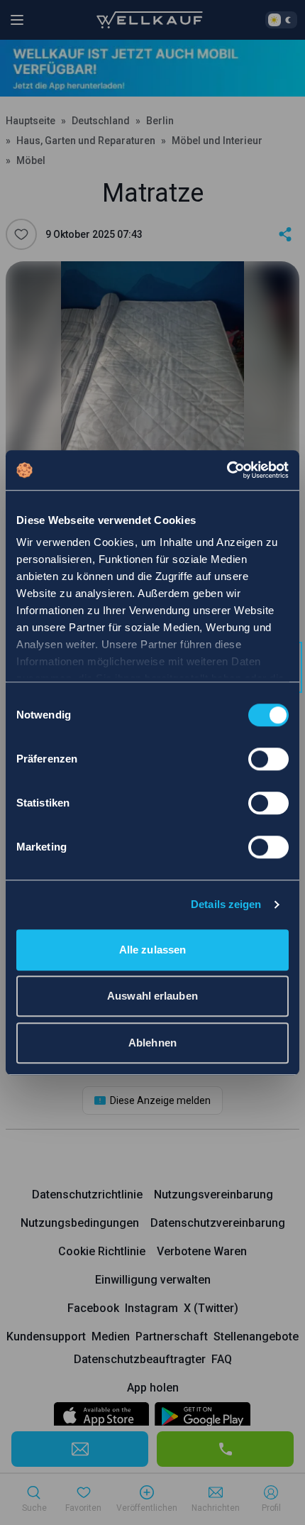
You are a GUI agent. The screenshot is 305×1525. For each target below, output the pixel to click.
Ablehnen (152, 1043)
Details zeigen (226, 904)
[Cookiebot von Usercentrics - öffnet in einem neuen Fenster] (227, 470)
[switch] (268, 759)
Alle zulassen (152, 950)
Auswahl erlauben (152, 996)
